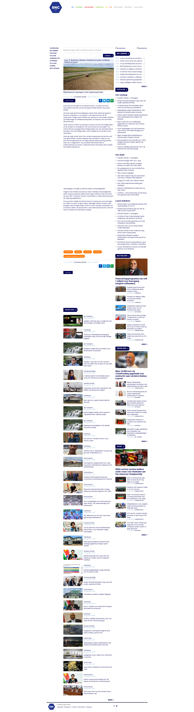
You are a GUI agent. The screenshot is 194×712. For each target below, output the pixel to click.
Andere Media (138, 7)
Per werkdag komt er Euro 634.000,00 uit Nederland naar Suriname (130, 169)
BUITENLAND (122, 256)
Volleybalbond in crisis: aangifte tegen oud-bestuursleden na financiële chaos (137, 506)
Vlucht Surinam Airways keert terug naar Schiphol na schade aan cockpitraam (137, 412)
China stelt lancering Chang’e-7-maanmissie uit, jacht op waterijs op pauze (136, 317)
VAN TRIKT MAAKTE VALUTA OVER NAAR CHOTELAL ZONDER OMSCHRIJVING (131, 177)
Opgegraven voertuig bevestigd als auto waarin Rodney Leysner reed (97, 632)
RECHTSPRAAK (54, 68)
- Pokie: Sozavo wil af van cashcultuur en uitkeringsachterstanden (129, 61)
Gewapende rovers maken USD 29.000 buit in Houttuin (98, 656)
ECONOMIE (53, 61)
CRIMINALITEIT (55, 58)
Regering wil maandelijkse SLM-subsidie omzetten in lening (97, 426)
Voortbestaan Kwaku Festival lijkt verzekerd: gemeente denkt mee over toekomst (136, 403)
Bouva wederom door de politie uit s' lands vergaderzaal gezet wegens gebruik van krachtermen (131, 142)
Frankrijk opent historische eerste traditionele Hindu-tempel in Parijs (135, 289)
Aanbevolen (69, 310)
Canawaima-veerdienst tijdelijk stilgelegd (97, 594)
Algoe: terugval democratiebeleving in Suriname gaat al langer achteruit (129, 136)
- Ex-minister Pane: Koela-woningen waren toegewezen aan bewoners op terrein (129, 72)
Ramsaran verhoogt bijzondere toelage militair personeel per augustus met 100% (97, 490)
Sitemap (89, 707)
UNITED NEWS (118, 7)
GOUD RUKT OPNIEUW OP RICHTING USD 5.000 (98, 668)
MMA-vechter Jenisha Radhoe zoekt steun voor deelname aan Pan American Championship (130, 471)
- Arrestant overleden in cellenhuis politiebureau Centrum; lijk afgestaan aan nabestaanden (129, 77)
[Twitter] (117, 706)
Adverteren (81, 707)
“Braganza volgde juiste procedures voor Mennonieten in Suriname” (97, 350)
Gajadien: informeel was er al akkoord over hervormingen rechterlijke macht (98, 322)
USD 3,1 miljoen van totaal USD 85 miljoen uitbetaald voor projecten (98, 607)
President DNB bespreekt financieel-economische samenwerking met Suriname (98, 478)
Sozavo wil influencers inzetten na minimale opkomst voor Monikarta (131, 248)
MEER (110, 700)
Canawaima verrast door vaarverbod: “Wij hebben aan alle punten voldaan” (97, 389)
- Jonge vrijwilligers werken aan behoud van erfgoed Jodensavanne (129, 82)
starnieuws (87, 395)
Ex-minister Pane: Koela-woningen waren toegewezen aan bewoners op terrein (130, 217)
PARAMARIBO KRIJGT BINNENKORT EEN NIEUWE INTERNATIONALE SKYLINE (97, 644)
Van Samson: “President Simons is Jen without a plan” (96, 440)
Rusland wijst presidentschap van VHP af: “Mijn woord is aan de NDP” (130, 210)
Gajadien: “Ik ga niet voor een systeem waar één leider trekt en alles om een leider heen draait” (98, 364)
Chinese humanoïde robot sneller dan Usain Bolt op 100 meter (136, 336)
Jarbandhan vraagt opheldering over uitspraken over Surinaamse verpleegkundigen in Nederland (137, 432)
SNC (72, 7)
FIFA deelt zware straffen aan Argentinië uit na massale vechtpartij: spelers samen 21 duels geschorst (137, 526)
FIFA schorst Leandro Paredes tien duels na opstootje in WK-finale (137, 515)
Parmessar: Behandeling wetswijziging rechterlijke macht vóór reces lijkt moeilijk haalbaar (97, 336)
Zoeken (108, 56)
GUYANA (52, 66)
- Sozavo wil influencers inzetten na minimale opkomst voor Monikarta (129, 58)
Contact (74, 707)
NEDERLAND (121, 348)
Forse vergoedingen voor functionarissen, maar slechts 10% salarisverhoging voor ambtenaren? (97, 503)
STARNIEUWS (99, 7)
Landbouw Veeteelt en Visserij (74, 256)
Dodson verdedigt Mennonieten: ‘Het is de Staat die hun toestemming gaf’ (97, 620)
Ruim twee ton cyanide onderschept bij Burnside (96, 401)
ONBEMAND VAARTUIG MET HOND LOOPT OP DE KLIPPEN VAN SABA (136, 308)
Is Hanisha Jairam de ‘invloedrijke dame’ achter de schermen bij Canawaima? (96, 377)
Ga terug (68, 272)
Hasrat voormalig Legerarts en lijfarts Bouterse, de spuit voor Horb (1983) (129, 164)
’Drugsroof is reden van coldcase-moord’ (130, 180)
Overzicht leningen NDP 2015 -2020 (129, 161)
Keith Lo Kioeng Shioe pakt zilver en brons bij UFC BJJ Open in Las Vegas (136, 480)
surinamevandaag (89, 577)
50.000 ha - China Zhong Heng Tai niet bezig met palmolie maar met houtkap (131, 194)
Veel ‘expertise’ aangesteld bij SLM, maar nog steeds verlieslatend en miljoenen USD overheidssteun (98, 465)
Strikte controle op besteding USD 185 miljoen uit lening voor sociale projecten (97, 680)
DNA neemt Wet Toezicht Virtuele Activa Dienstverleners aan (97, 692)
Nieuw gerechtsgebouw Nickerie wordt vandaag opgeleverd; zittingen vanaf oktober (96, 544)
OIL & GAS (53, 63)
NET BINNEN (54, 51)
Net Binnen (74, 60)
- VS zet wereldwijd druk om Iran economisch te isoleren (129, 64)
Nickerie (82, 60)
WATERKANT (128, 7)
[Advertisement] (97, 31)
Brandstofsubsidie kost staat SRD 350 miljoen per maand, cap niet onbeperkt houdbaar (96, 558)
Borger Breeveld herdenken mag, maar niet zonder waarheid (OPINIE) (98, 583)
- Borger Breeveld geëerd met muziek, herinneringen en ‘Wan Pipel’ (129, 74)
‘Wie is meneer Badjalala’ (125, 173)
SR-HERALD (79, 7)
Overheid (90, 60)
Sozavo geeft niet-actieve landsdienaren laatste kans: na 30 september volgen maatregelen (97, 529)
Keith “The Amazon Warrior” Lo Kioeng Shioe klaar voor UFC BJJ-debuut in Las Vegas (136, 497)
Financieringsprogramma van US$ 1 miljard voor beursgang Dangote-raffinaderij (131, 281)
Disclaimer (67, 707)
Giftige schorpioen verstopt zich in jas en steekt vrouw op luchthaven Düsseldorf (137, 327)
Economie (97, 60)
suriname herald (80, 97)
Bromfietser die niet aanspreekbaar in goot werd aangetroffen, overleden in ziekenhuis (131, 243)
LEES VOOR (69, 101)
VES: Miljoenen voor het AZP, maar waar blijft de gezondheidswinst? (97, 516)
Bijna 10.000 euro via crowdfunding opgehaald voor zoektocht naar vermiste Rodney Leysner (130, 124)
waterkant (138, 397)
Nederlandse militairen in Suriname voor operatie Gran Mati (136, 422)
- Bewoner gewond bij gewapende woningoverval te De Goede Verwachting (129, 80)
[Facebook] (114, 706)
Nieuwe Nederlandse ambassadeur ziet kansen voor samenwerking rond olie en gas (137, 384)
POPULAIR (53, 53)
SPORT (119, 446)
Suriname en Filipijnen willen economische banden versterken (136, 298)
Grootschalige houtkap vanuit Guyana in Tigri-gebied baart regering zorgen (97, 413)
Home (66, 60)
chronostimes (88, 458)
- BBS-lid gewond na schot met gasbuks (129, 66)
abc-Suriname (88, 316)
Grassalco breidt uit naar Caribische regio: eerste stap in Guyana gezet (131, 231)
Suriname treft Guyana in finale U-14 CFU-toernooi (137, 488)
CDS (106, 7)
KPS (111, 7)
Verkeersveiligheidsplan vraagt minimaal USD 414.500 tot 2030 (97, 571)
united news (88, 662)
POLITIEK (53, 56)
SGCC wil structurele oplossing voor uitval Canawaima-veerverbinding (131, 222)
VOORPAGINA (54, 48)
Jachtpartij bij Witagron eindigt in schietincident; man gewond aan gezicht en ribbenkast (131, 237)
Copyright (60, 707)
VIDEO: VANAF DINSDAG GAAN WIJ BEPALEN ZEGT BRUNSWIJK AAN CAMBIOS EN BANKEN (132, 117)
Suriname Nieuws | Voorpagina (127, 98)
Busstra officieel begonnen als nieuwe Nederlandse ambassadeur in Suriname (137, 393)
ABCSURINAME (89, 7)
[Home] (55, 7)
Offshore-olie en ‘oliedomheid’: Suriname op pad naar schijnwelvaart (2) (98, 452)
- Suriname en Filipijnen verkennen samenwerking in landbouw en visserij (129, 69)
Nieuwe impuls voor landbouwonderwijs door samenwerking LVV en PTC (132, 205)
